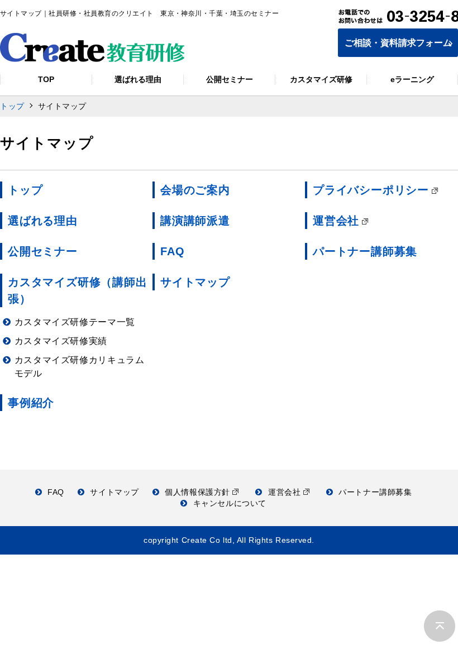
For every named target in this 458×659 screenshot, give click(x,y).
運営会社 (336, 220)
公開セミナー (43, 251)
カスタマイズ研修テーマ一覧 (75, 322)
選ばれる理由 (43, 220)
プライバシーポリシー (371, 190)
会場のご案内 (195, 190)
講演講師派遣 (195, 220)
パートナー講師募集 (365, 251)
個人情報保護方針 (198, 492)
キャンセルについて (229, 503)
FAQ (172, 251)
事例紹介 (31, 403)
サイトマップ (195, 282)
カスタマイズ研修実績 (61, 341)
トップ (12, 106)
